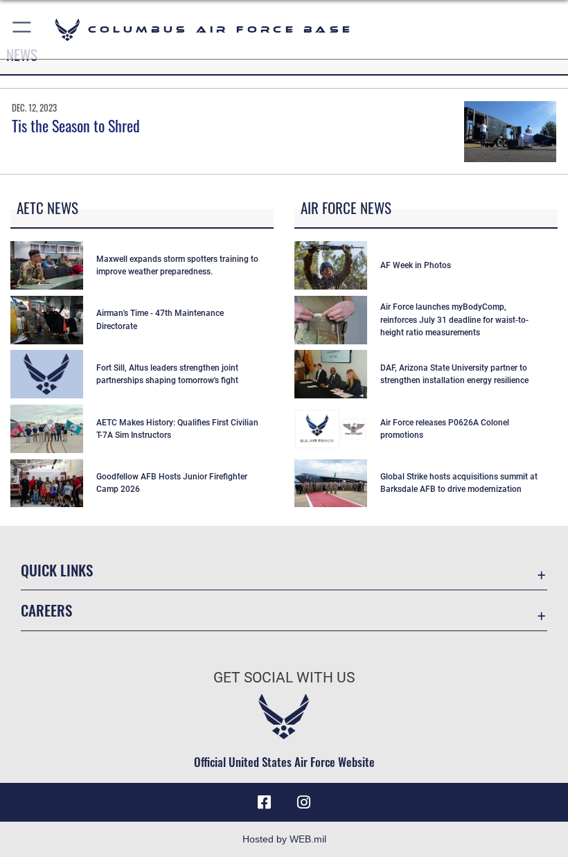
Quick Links (57, 570)
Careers (46, 610)
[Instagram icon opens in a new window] (303, 802)
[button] (22, 29)
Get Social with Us (284, 677)
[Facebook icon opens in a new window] (264, 802)
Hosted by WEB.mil (284, 839)
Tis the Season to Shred (76, 125)
